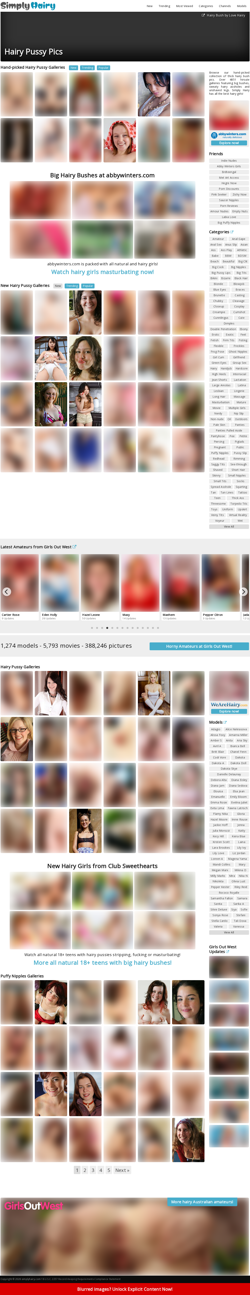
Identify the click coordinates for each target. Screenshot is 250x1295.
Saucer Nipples (229, 200)
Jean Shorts (219, 380)
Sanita (218, 904)
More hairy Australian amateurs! (202, 1201)
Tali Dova (240, 921)
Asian (244, 244)
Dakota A (218, 763)
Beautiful (229, 261)
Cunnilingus (220, 318)
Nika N (243, 876)
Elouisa (218, 791)
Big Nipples (238, 267)
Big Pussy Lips (221, 273)
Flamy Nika (220, 814)
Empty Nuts (240, 211)
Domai (147, 847)
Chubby (218, 301)
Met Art (163, 110)
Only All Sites (150, 801)
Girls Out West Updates (223, 949)
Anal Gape (239, 239)
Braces (240, 289)
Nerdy (218, 413)
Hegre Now (229, 183)
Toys (214, 509)
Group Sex (239, 363)
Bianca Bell (237, 746)
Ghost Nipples (238, 351)
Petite (243, 436)
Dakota (240, 757)
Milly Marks (217, 876)
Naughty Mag (47, 156)
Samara (242, 898)
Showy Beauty (14, 110)
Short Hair (238, 470)
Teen (217, 498)
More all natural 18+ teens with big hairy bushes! (103, 962)
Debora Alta (219, 780)
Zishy (112, 850)
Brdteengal (229, 172)
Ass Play (226, 250)
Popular (103, 67)
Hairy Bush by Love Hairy (226, 15)
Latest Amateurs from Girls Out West (36, 546)
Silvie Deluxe (219, 909)
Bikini (213, 278)
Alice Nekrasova (236, 729)
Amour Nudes (219, 211)
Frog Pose (217, 351)
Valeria (218, 926)
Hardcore (242, 368)
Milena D (240, 870)
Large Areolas (221, 385)
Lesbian (219, 391)
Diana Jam (217, 785)
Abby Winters (117, 156)
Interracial (239, 374)
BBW (228, 256)
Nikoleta (217, 881)
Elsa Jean (239, 791)
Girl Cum (218, 357)
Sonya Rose (220, 915)
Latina (242, 385)
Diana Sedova (238, 785)
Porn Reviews (229, 206)
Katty (110, 374)
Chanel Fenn (238, 752)
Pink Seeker (219, 194)
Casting (240, 295)
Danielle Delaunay (229, 774)
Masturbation (221, 402)
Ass (213, 250)
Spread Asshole (221, 487)
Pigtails (239, 441)
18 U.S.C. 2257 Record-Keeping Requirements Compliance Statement (81, 1279)
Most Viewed (184, 6)
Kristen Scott (221, 842)
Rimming (239, 458)
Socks (241, 481)
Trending (164, 6)
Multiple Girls (237, 408)
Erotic (215, 334)
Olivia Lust (238, 881)
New (150, 6)
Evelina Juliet (239, 802)
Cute (241, 318)
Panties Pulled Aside (229, 430)
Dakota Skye (229, 768)
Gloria (241, 814)
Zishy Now (240, 194)
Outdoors (241, 419)
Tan (213, 492)
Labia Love (229, 217)
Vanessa (238, 926)
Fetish (215, 340)
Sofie (244, 909)
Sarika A (238, 904)
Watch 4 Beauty (15, 156)
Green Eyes (219, 363)
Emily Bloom (238, 797)
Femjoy (182, 328)
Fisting (243, 340)
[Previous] (7, 591)
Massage (240, 396)
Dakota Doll (238, 763)
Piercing (219, 441)
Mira (232, 876)
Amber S (216, 740)
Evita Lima (217, 808)
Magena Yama (237, 859)
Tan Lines (227, 492)
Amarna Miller (238, 735)
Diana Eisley (239, 780)
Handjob (226, 368)
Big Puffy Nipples (229, 222)
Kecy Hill (218, 836)
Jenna (241, 825)
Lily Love (218, 853)
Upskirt (242, 509)
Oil (229, 419)
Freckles (239, 346)
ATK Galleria (150, 328)
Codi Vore (148, 749)
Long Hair (218, 396)
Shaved (218, 470)
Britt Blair (218, 752)
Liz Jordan (239, 853)
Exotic (230, 334)
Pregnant (220, 447)
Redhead (218, 458)
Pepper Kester (220, 887)
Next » (122, 1170)
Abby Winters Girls (229, 166)
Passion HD (115, 1156)
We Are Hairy (48, 328)
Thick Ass (238, 498)
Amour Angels (151, 156)
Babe (215, 256)
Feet (243, 334)
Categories (206, 6)
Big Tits (241, 273)
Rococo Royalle (229, 892)
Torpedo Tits (238, 503)
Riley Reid (240, 887)
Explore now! (229, 143)
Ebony (244, 329)
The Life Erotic (14, 466)
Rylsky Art (125, 374)
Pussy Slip (240, 453)
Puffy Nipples (220, 453)
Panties (240, 425)
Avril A (217, 746)
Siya (234, 909)
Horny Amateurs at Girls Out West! (199, 646)
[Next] (243, 591)
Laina (241, 842)
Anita (229, 740)
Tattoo (242, 492)
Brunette (219, 295)
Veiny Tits (217, 515)
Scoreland (115, 110)
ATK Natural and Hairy (47, 109)
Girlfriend (239, 357)
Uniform (227, 509)
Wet (240, 520)
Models (242, 6)
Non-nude (217, 419)
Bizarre (225, 278)
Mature (241, 402)
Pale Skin (219, 425)
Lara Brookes (221, 847)
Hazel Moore (219, 819)
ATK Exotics (47, 374)
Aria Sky (242, 740)
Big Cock (218, 267)
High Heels (219, 374)
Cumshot (239, 312)
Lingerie (239, 391)
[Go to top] (239, 1282)
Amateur (218, 239)
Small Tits (220, 481)
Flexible (218, 346)
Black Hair (241, 278)
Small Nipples (237, 475)
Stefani (241, 915)
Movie (216, 408)
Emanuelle (218, 797)
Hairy (213, 368)
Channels (225, 6)
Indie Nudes (229, 160)
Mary (242, 864)
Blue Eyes (219, 289)
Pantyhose (218, 436)
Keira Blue (238, 836)
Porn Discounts (229, 189)
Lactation (240, 380)
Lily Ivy (241, 847)
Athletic (242, 250)
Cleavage (239, 301)
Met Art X (114, 328)
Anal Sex (215, 244)
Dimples (229, 323)
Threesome (218, 503)
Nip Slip (239, 413)
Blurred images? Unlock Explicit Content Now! (124, 1289)
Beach (214, 261)
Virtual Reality (238, 515)
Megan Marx (220, 870)
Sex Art (79, 847)
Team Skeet (12, 420)
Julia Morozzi (221, 830)
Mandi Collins (221, 864)
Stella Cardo (220, 921)
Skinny (216, 475)
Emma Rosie (219, 802)
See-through (238, 464)
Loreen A (147, 110)
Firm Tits (229, 340)
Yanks (181, 156)
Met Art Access (229, 177)
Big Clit (242, 261)
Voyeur (219, 520)
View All (229, 526)
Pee (232, 436)
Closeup (218, 306)
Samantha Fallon (222, 898)
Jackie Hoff (220, 825)
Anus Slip (231, 244)
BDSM (242, 256)
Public (240, 447)
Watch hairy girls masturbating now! (102, 272)
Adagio (215, 729)
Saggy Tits (218, 464)
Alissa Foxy (218, 735)
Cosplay (239, 306)
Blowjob (238, 284)
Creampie (219, 312)
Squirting (241, 487)
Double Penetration (223, 329)
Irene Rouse (239, 819)
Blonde (218, 284)
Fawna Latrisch (238, 808)
